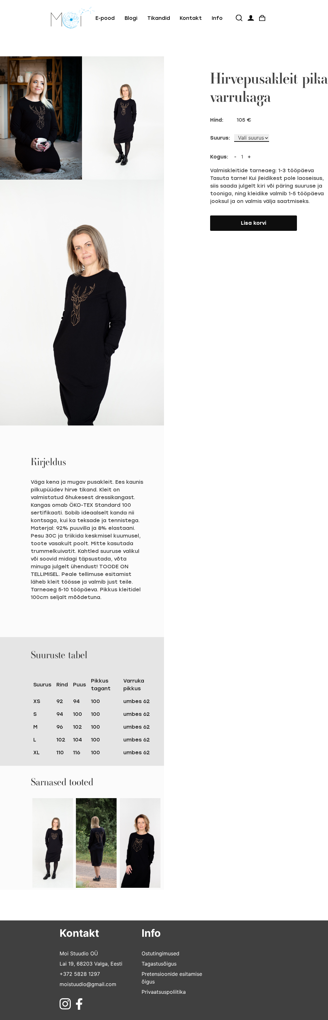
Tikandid (158, 18)
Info (217, 18)
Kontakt (191, 18)
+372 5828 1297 (80, 974)
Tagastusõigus (159, 963)
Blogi (131, 18)
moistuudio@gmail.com (88, 984)
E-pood (105, 18)
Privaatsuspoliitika (164, 992)
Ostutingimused (160, 953)
